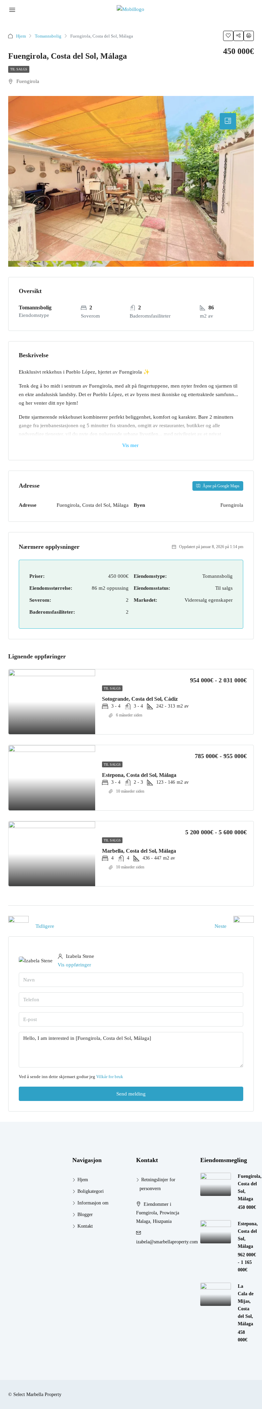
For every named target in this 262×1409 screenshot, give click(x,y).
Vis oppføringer (74, 964)
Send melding (131, 1094)
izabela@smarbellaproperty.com (167, 1241)
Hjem (21, 36)
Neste (221, 926)
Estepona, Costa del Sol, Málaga (139, 775)
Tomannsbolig (48, 36)
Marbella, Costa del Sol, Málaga (139, 851)
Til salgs (18, 69)
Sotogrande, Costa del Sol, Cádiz (140, 699)
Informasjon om (92, 1202)
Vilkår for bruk (109, 1076)
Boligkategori (90, 1191)
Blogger (85, 1214)
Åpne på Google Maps (220, 486)
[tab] (228, 121)
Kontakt (85, 1226)
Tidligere (44, 926)
